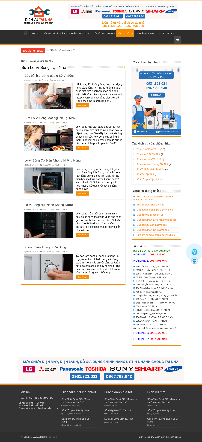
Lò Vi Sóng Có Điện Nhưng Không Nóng (52, 160)
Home (24, 61)
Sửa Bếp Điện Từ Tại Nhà (117, 410)
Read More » (82, 105)
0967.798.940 (158, 260)
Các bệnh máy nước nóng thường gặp (156, 219)
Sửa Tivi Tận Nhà (145, 174)
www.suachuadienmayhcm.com (43, 408)
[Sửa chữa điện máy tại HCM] (38, 14)
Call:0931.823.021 (166, 33)
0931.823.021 (158, 254)
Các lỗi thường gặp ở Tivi (150, 214)
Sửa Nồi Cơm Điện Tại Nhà (118, 418)
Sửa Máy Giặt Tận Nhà (53, 33)
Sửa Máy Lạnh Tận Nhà (78, 33)
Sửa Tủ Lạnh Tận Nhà (103, 33)
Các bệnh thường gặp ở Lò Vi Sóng (49, 75)
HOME (25, 33)
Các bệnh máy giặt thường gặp (153, 229)
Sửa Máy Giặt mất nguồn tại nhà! (60, 50)
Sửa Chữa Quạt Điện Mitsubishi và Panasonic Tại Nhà (77, 400)
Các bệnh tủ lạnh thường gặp (152, 224)
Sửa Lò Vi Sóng (124, 33)
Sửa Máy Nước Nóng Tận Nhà (152, 164)
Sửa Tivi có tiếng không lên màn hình (156, 235)
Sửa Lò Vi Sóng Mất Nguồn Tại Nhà (49, 118)
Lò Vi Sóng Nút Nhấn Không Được (48, 205)
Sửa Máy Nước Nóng (145, 33)
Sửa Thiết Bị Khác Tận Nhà (150, 169)
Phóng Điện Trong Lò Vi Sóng (45, 247)
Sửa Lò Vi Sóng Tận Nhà (50, 80)
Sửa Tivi (35, 33)
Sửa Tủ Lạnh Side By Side (150, 204)
